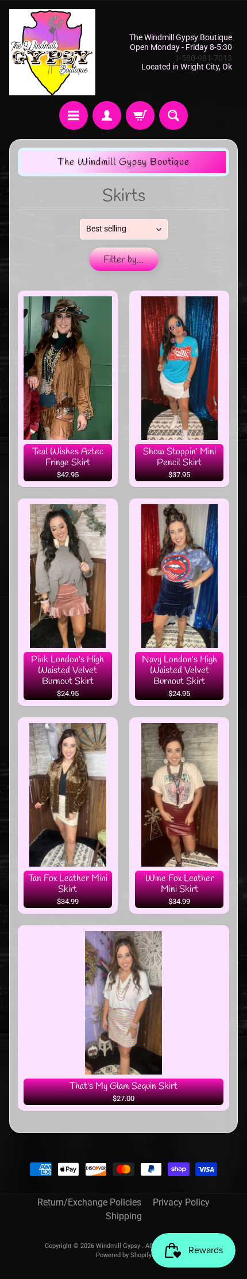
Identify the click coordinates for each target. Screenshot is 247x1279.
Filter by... (123, 259)
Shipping (124, 1216)
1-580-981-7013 (203, 58)
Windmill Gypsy (119, 1246)
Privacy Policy (181, 1202)
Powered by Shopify (124, 1255)
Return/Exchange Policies (89, 1202)
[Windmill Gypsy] (52, 52)
